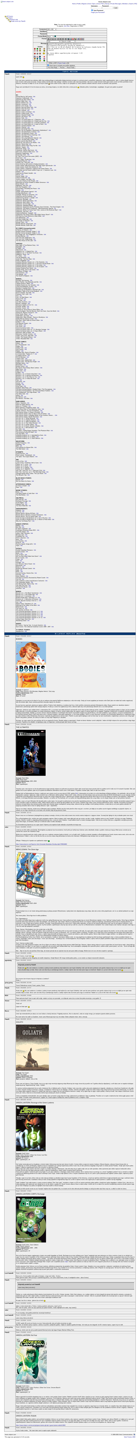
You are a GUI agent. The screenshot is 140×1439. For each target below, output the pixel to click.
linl (55, 208)
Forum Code (61, 63)
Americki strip (14, 19)
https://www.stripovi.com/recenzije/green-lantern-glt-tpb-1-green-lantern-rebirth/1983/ (40, 1425)
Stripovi (10, 18)
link (34, 96)
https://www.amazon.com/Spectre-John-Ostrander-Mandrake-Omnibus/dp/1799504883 (41, 844)
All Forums (10, 16)
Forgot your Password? (98, 12)
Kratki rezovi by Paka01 (18, 21)
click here (66, 26)
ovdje (66, 1261)
